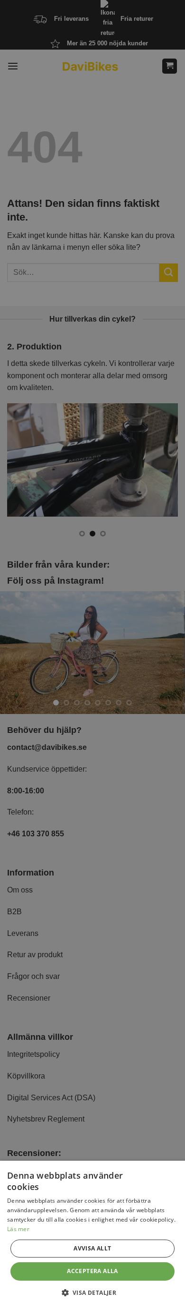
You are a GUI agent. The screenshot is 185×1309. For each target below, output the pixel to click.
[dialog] (92, 1235)
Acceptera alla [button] (92, 1271)
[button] (93, 1292)
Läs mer (18, 1229)
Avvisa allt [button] (92, 1248)
